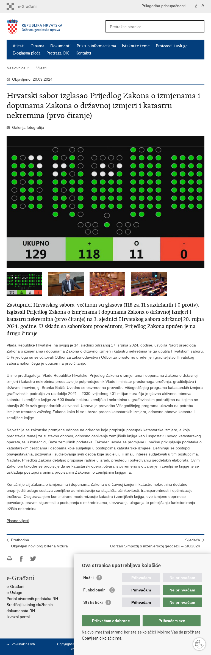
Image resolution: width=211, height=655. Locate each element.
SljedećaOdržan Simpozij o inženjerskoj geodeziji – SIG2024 (155, 543)
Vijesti (18, 45)
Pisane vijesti (18, 520)
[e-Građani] (30, 6)
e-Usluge (14, 592)
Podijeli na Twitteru (33, 559)
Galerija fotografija (28, 127)
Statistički (93, 602)
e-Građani (15, 586)
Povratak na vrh (23, 644)
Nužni (88, 577)
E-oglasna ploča (26, 53)
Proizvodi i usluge (172, 45)
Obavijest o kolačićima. (102, 638)
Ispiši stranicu (9, 559)
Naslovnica (16, 68)
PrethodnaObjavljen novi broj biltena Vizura (39, 543)
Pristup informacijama (96, 45)
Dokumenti (60, 45)
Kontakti (83, 53)
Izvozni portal (18, 617)
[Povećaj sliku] (105, 202)
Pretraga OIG (58, 53)
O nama (37, 45)
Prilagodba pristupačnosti (163, 6)
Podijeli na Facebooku (21, 559)
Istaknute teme (136, 45)
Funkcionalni (95, 590)
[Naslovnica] (56, 26)
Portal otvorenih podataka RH (32, 598)
